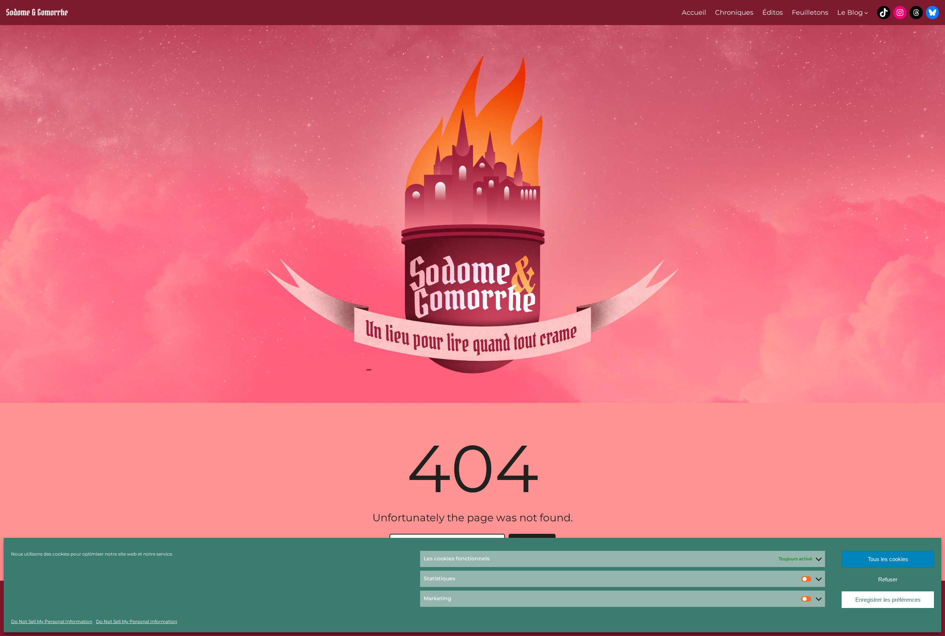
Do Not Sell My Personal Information (51, 621)
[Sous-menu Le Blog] (866, 13)
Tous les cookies (888, 559)
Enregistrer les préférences (888, 600)
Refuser (887, 579)
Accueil (694, 12)
